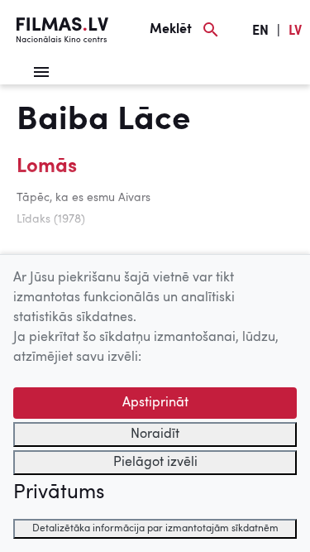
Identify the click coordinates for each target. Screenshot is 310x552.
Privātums (58, 493)
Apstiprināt (155, 403)
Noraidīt (155, 434)
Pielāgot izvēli (155, 462)
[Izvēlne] (41, 72)
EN (260, 31)
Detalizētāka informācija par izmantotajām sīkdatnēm (155, 529)
